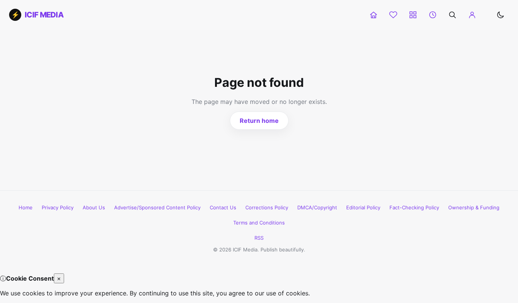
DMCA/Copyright (317, 207)
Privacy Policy (58, 207)
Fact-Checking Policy (414, 207)
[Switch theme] (500, 14)
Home (26, 207)
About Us (94, 207)
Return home (259, 120)
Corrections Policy (266, 207)
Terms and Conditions (259, 223)
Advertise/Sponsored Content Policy (157, 207)
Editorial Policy (363, 207)
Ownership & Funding (473, 207)
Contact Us (223, 207)
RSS (259, 238)
